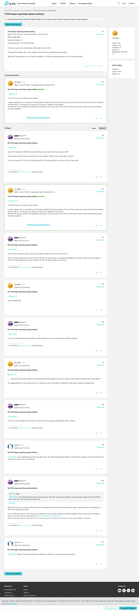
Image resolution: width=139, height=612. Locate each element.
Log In (124, 3)
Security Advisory (30, 595)
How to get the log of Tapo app (49, 516)
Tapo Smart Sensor (26, 10)
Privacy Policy (9, 595)
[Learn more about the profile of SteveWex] (11, 83)
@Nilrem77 (12, 503)
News (25, 590)
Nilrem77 (17, 445)
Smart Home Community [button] (26, 3)
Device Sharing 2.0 (25, 172)
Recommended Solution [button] (39, 118)
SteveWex (17, 82)
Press (26, 586)
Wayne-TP (22, 136)
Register (132, 3)
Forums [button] (63, 3)
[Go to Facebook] (124, 590)
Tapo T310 (17, 37)
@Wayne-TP (13, 94)
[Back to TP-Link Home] (10, 3)
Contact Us (8, 592)
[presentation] (10, 83)
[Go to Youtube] (119, 590)
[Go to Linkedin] (133, 590)
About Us (8, 586)
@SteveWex (12, 147)
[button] (54, 3)
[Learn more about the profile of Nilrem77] (11, 446)
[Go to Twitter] (128, 591)
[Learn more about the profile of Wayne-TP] (11, 137)
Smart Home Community (11, 10)
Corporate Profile (10, 590)
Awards (26, 592)
